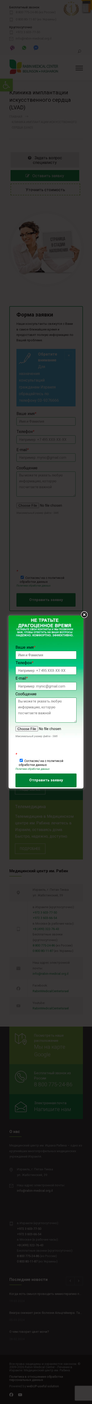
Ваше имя (25, 647)
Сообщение (26, 694)
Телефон (24, 662)
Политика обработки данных (32, 769)
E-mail (21, 678)
